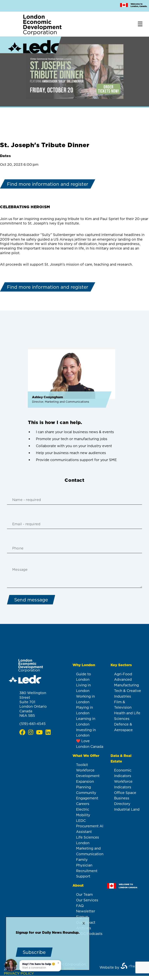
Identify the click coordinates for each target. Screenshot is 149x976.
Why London (84, 664)
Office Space (125, 792)
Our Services (87, 900)
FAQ (80, 905)
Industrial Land (126, 809)
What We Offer (86, 755)
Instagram (30, 732)
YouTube (39, 732)
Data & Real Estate (121, 758)
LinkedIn (48, 732)
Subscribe (34, 952)
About (78, 885)
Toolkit (82, 764)
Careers (82, 803)
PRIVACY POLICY (19, 973)
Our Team (84, 894)
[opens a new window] (131, 967)
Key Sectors (121, 664)
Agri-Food (123, 674)
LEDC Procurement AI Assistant (89, 826)
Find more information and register (47, 184)
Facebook (22, 732)
